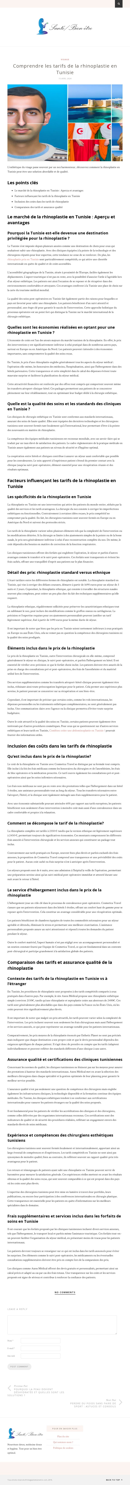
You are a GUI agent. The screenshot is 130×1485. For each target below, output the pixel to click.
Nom (10, 1340)
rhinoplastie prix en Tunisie (23, 259)
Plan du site (63, 1436)
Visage (65, 59)
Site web (11, 1356)
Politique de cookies (63, 1448)
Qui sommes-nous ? (63, 1442)
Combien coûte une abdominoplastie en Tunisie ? (77, 730)
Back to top (113, 1480)
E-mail (11, 1348)
